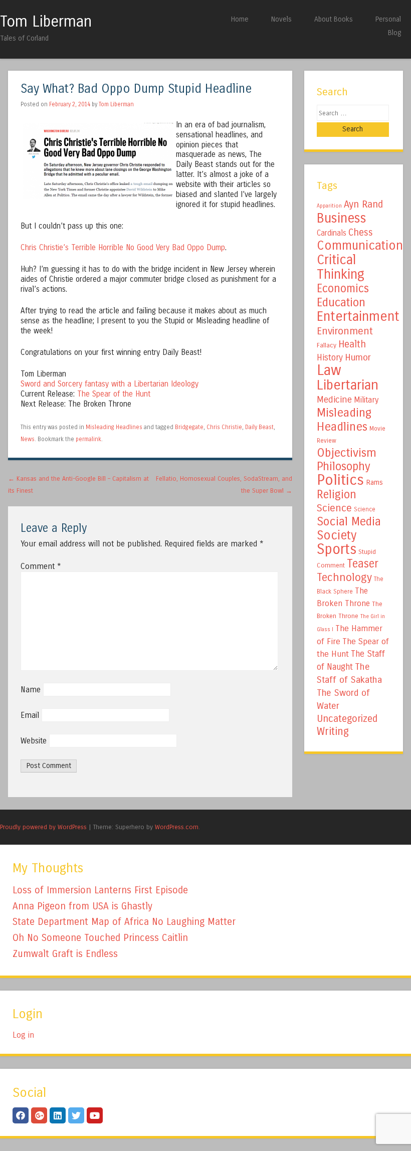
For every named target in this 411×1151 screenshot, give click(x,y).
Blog (394, 33)
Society (336, 535)
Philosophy (343, 466)
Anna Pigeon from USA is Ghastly (82, 906)
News (28, 439)
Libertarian (347, 385)
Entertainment (358, 316)
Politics (340, 480)
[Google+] (39, 1115)
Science (334, 508)
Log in (23, 1035)
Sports (336, 549)
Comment (41, 566)
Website (34, 740)
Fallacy (326, 345)
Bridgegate (189, 427)
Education (341, 302)
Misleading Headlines (114, 427)
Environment (345, 331)
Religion (336, 494)
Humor (358, 357)
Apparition (329, 206)
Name (31, 689)
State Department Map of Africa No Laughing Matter (124, 921)
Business (341, 218)
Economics (343, 288)
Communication (360, 245)
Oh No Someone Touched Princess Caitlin (100, 937)
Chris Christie (224, 427)
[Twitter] (76, 1115)
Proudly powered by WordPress (43, 827)
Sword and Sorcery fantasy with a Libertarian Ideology (109, 384)
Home (240, 19)
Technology (344, 577)
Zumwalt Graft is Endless (65, 954)
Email (30, 715)
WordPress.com (176, 827)
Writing (333, 731)
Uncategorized (347, 718)
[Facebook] (21, 1115)
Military (366, 400)
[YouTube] (95, 1115)
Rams (374, 482)
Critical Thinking (340, 267)
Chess (360, 232)
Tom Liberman (46, 22)
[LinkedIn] (58, 1115)
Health (352, 344)
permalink (88, 439)
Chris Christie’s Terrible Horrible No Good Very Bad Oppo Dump (123, 247)
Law (329, 370)
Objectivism (346, 453)
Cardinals (331, 233)
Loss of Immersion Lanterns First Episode (100, 890)
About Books (333, 19)
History (330, 357)
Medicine (334, 399)
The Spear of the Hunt (113, 394)
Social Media (349, 521)
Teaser (362, 563)
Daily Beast (259, 427)
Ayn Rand (363, 204)
